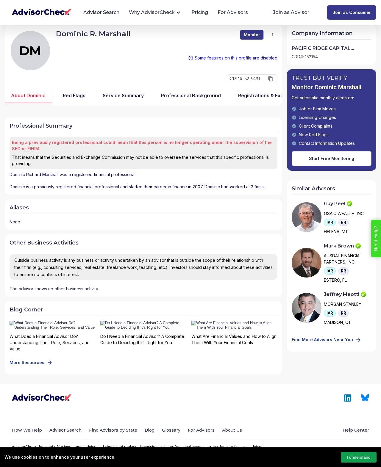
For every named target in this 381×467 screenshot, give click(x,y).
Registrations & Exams (264, 95)
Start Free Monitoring (331, 158)
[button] (330, 222)
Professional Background (191, 95)
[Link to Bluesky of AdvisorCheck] (365, 398)
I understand (359, 457)
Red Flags (74, 95)
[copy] (270, 79)
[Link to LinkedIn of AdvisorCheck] (347, 398)
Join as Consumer (351, 12)
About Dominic (28, 95)
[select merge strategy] (272, 35)
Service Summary (123, 95)
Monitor (252, 34)
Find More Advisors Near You (322, 339)
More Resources (27, 362)
